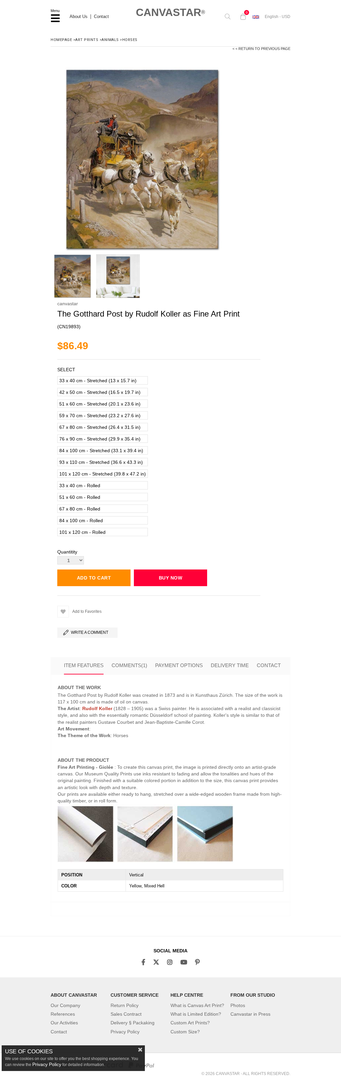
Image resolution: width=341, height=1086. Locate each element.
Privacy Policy (125, 1031)
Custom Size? (185, 1031)
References (63, 1014)
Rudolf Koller (97, 708)
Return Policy (125, 1005)
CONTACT (269, 665)
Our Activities (64, 1022)
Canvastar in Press (250, 1014)
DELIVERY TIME (230, 665)
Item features (84, 665)
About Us (79, 16)
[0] (241, 16)
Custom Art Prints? (190, 1022)
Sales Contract (126, 1014)
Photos (237, 1005)
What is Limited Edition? (195, 1014)
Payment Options (179, 665)
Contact (101, 16)
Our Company (65, 1005)
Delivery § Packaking (133, 1022)
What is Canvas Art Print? (197, 1005)
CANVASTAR (170, 12)
